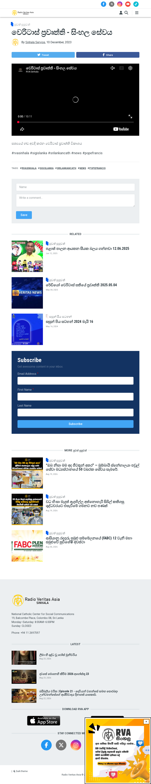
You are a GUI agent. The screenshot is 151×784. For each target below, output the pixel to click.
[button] (43, 55)
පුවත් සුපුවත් (22, 24)
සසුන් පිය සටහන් (60, 316)
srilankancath (66, 168)
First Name (24, 389)
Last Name (24, 405)
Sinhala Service (35, 42)
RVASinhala (29, 168)
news (83, 168)
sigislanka (47, 168)
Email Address (26, 374)
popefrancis (97, 168)
